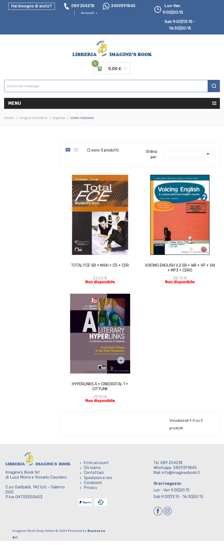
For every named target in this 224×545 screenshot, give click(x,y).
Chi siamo (92, 467)
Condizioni (93, 482)
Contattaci (94, 472)
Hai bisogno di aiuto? (31, 6)
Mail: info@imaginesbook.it (177, 472)
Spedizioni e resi (98, 478)
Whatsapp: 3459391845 (175, 467)
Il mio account (96, 463)
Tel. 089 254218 (168, 463)
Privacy (90, 487)
